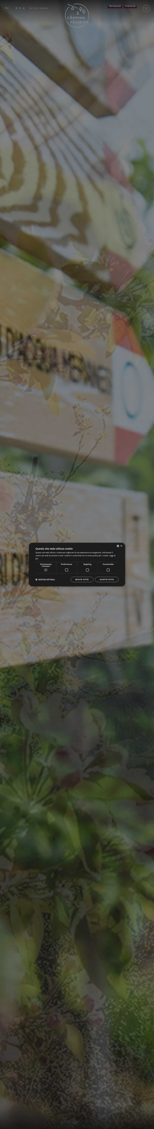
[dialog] (77, 564)
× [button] (121, 546)
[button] (45, 579)
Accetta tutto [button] (107, 579)
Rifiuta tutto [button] (82, 579)
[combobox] (118, 546)
